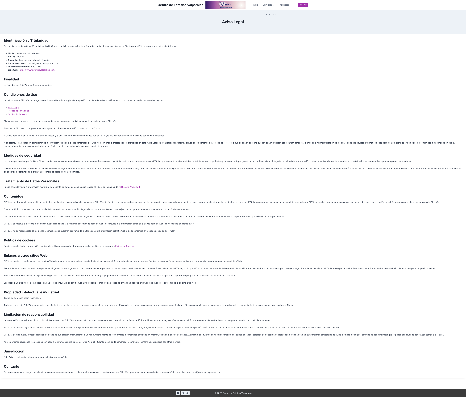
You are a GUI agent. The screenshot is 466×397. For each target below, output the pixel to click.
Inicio (255, 5)
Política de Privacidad (18, 111)
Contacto (271, 14)
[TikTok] (187, 393)
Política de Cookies (17, 114)
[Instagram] (183, 393)
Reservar (303, 5)
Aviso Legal (13, 107)
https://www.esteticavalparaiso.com (37, 70)
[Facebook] (178, 393)
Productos (284, 5)
